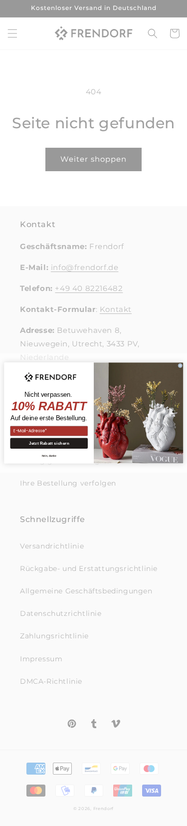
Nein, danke (48, 455)
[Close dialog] (180, 365)
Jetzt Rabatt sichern (48, 443)
